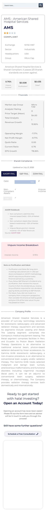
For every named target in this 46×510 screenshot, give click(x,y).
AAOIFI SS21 (15, 233)
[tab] (9, 174)
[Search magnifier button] (41, 5)
